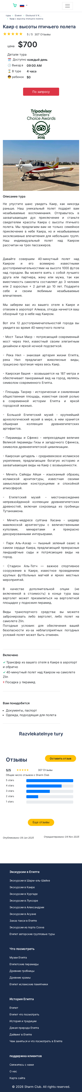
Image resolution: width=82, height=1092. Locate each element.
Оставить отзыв (60, 758)
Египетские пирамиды (24, 964)
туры (8, 15)
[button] (23, 5)
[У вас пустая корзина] (15, 6)
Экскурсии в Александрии (27, 907)
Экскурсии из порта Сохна (27, 927)
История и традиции (23, 1021)
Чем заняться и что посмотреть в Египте (36, 1041)
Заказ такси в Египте (23, 920)
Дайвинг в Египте (21, 1034)
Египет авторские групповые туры (32, 934)
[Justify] (67, 6)
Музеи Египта (18, 957)
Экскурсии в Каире (22, 887)
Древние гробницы (22, 970)
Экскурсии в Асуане (23, 914)
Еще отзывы (41, 822)
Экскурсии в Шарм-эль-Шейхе (30, 880)
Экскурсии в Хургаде (24, 893)
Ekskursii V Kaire (34, 15)
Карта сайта (17, 1078)
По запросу (41, 92)
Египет (18, 15)
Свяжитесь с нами (22, 1064)
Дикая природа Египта (24, 1027)
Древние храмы (20, 977)
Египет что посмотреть (24, 1014)
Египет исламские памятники (29, 984)
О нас (13, 1071)
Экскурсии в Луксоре (24, 900)
